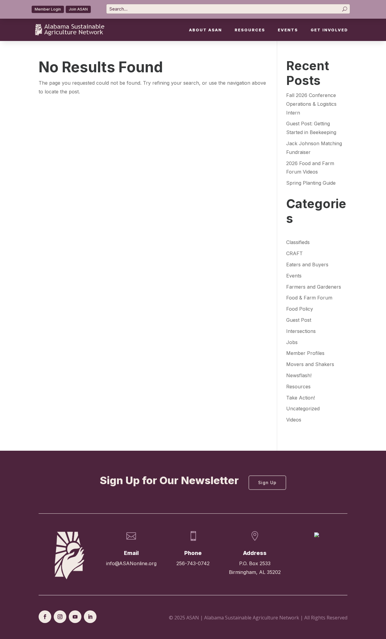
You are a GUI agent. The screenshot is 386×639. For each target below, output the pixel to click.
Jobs (292, 342)
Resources (250, 30)
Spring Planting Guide (311, 183)
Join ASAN (78, 9)
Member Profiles (305, 353)
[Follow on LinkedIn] (90, 616)
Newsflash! (299, 375)
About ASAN (205, 30)
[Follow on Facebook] (45, 616)
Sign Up (267, 482)
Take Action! (300, 398)
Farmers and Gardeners (313, 287)
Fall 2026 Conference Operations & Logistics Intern (311, 104)
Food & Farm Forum (309, 298)
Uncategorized (303, 409)
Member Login (48, 9)
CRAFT (294, 253)
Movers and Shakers (310, 364)
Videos (293, 420)
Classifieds (298, 242)
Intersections (301, 331)
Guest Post (298, 320)
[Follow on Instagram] (60, 616)
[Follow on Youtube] (75, 616)
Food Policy (299, 309)
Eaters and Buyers (307, 265)
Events (288, 30)
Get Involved (329, 30)
